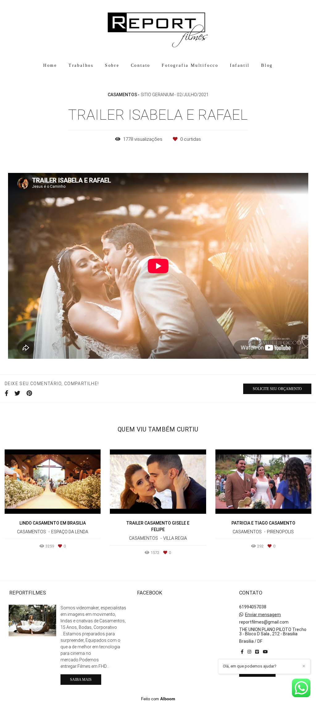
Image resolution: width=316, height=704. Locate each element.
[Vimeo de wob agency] (257, 652)
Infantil (240, 65)
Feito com (158, 699)
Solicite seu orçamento (277, 389)
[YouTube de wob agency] (265, 652)
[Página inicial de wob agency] (158, 29)
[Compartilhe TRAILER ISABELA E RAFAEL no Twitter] (17, 393)
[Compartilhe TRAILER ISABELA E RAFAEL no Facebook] (6, 393)
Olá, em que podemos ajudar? (249, 666)
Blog (267, 65)
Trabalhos (81, 65)
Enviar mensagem (263, 614)
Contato (141, 65)
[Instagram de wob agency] (249, 652)
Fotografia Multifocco (190, 65)
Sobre (112, 65)
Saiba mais (81, 679)
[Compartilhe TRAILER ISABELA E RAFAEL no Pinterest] (29, 393)
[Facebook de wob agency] (242, 652)
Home (50, 65)
